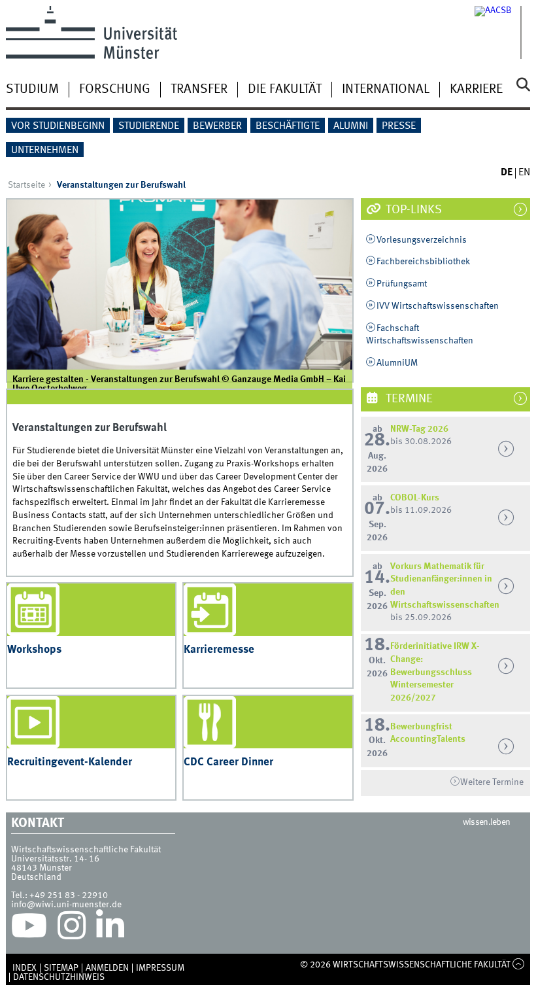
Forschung (114, 89)
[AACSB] (502, 32)
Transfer (199, 89)
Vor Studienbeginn (58, 126)
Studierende (148, 126)
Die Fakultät (285, 89)
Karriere (476, 89)
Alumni (350, 126)
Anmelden (107, 968)
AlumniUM (397, 363)
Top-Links (412, 210)
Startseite (26, 185)
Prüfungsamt (402, 283)
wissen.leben (487, 822)
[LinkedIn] (110, 929)
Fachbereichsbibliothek (423, 261)
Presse (399, 126)
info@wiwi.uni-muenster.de (66, 904)
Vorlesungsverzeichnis (422, 240)
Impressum (160, 968)
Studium (32, 89)
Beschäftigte (288, 126)
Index (24, 968)
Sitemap (61, 968)
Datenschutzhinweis (59, 977)
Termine (408, 399)
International (385, 89)
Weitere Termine (492, 782)
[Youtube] (29, 929)
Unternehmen (44, 150)
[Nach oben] (518, 964)
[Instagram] (72, 929)
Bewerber (217, 126)
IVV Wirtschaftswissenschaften (438, 306)
